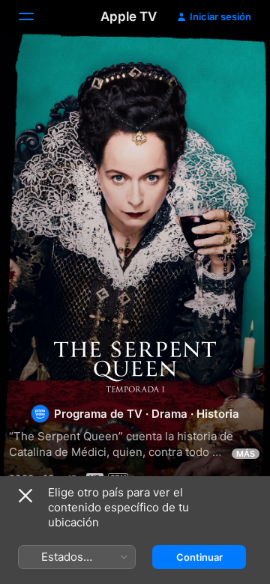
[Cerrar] (25, 495)
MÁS (245, 453)
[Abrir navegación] (35, 16)
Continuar (199, 557)
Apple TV (128, 16)
